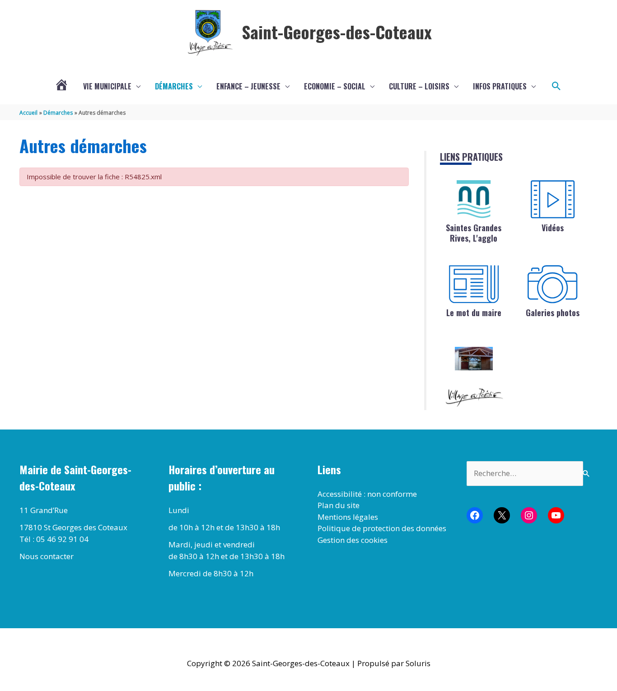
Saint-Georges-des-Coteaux (337, 31)
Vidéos (553, 227)
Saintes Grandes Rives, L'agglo (473, 233)
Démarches (174, 86)
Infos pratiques (500, 86)
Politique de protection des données (382, 528)
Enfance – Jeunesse (248, 86)
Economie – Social (334, 86)
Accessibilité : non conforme (367, 494)
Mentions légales (348, 517)
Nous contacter (46, 556)
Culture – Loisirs (419, 86)
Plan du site (339, 505)
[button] (556, 86)
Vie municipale (107, 86)
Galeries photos (553, 312)
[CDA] (474, 199)
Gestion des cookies (353, 540)
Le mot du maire (473, 312)
